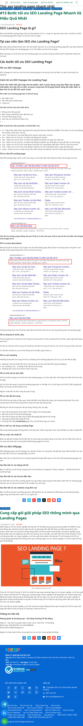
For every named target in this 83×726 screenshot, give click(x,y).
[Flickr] (15, 693)
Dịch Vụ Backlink (14, 712)
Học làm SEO (17, 8)
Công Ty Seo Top (41, 705)
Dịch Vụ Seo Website (54, 708)
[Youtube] (29, 689)
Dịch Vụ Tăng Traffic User (33, 712)
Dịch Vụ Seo (55, 705)
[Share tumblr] (44, 501)
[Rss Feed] (15, 697)
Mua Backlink (49, 715)
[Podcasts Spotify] (8, 697)
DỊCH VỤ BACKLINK (30, 2)
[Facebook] (8, 689)
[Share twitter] (29, 501)
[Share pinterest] (34, 501)
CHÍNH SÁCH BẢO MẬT (16, 717)
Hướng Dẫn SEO (27, 8)
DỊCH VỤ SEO (15, 2)
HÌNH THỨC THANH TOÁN (67, 715)
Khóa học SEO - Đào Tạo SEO (42, 8)
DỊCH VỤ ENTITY (47, 2)
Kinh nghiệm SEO (57, 8)
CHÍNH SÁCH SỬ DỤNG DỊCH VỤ (40, 717)
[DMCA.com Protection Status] (31, 669)
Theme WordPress (15, 710)
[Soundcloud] (22, 689)
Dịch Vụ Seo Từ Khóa (35, 708)
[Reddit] (8, 693)
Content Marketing (6, 8)
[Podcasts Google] (29, 693)
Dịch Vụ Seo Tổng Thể (16, 708)
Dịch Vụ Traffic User (52, 710)
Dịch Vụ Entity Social (53, 712)
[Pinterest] (36, 689)
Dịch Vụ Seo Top (26, 705)
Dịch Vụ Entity (68, 710)
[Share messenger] (59, 501)
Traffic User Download (16, 715)
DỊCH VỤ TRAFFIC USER (65, 2)
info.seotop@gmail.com (54, 696)
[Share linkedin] (39, 501)
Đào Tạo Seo (12, 705)
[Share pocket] (54, 501)
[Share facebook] (24, 501)
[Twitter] (15, 689)
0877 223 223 (51, 693)
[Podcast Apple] (36, 693)
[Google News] (22, 693)
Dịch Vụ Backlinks (34, 715)
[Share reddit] (49, 501)
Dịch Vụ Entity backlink (33, 710)
